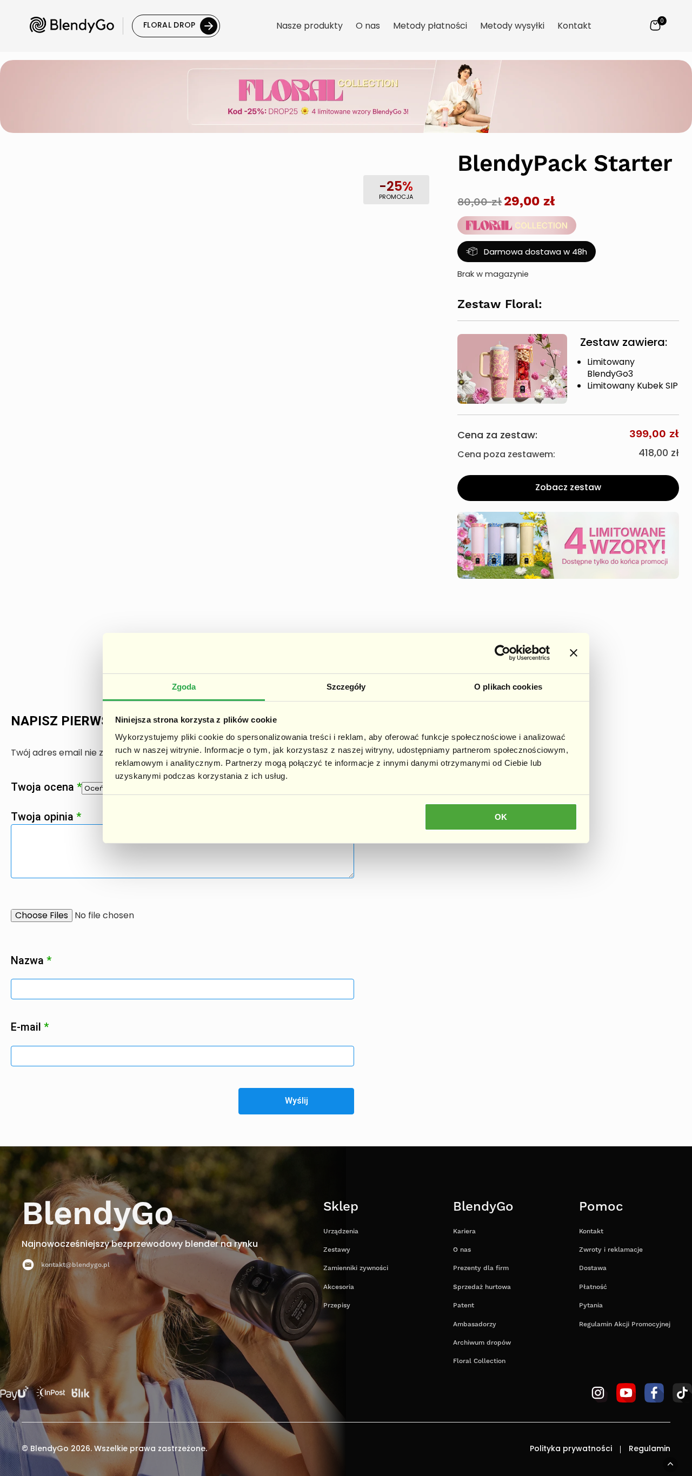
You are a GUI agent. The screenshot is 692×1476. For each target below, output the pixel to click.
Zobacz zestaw (568, 488)
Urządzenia (340, 1231)
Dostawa (593, 1268)
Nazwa (31, 960)
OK (501, 817)
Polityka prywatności (571, 1449)
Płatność (593, 1287)
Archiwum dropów (482, 1343)
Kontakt (591, 1231)
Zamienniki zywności (355, 1268)
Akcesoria (338, 1287)
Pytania (591, 1305)
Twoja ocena (46, 786)
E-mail (30, 1027)
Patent (463, 1305)
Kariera (464, 1231)
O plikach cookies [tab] (508, 686)
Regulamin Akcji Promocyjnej (624, 1324)
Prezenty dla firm (481, 1268)
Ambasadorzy (474, 1324)
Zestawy (336, 1250)
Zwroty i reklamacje (611, 1250)
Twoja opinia (46, 816)
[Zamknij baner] (573, 653)
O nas (462, 1250)
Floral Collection (479, 1361)
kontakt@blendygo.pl (75, 1265)
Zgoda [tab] (184, 686)
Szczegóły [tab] (346, 686)
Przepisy (336, 1305)
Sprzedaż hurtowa (482, 1287)
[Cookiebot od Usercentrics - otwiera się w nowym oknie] (502, 653)
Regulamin (649, 1449)
